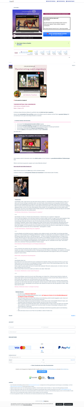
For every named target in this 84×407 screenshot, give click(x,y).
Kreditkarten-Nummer (12, 355)
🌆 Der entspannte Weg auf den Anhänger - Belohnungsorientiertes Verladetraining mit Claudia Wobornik (26, 53)
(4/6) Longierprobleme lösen (48, 52)
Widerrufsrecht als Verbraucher (16, 386)
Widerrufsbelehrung (64, 369)
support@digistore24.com (66, 389)
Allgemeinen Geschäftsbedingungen (49, 369)
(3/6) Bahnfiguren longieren (36, 52)
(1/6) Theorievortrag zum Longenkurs (42, 52)
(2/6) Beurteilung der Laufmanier (65, 52)
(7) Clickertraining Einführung (54, 52)
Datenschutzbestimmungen (34, 384)
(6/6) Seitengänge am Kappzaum (59, 52)
